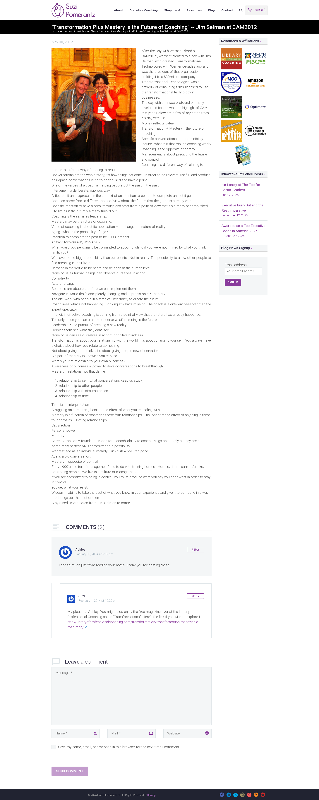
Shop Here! (172, 10)
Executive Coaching (144, 10)
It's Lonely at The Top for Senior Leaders (241, 187)
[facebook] (222, 796)
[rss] (256, 796)
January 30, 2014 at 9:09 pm (94, 554)
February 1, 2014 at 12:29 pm (97, 600)
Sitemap (151, 795)
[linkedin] (229, 796)
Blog (211, 10)
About (118, 10)
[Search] (240, 10)
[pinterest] (249, 796)
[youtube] (263, 796)
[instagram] (242, 796)
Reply (195, 549)
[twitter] (235, 796)
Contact (227, 10)
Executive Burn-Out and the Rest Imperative (242, 208)
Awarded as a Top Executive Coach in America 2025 (243, 228)
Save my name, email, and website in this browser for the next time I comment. (119, 747)
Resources (194, 10)
